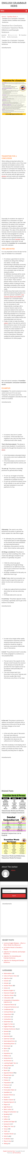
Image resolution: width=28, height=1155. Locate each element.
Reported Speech (9, 1102)
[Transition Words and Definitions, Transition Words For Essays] (14, 846)
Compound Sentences (10, 1007)
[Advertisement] (14, 63)
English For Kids (8, 1024)
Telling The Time (8, 1126)
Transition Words (8, 1134)
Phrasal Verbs (8, 1075)
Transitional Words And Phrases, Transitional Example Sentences (13, 812)
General (6, 1031)
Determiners (7, 1021)
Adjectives (7, 978)
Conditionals (7, 1009)
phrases (4, 176)
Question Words (8, 1095)
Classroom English (9, 993)
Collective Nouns (9, 995)
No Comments (13, 37)
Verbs (5, 1136)
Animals (6, 983)
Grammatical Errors (9, 1041)
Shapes (6, 1104)
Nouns (5, 1070)
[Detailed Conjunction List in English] (14, 824)
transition (17, 239)
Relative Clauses (8, 1099)
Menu (2, 11)
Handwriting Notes (9, 1043)
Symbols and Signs (9, 1121)
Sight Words (7, 1107)
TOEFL (6, 1131)
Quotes (6, 1097)
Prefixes (6, 1080)
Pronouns (6, 1085)
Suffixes (6, 1119)
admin (4, 35)
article (3, 450)
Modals (6, 1068)
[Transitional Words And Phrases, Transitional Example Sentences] (14, 801)
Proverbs (6, 1087)
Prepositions (7, 1082)
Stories (6, 1116)
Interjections (7, 1058)
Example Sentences (9, 1029)
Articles (6, 988)
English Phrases (8, 1026)
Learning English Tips (10, 1063)
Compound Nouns (9, 1004)
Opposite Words (8, 1073)
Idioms (6, 1048)
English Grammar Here (14, 4)
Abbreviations (8, 973)
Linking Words (8, 1065)
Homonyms (7, 1046)
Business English (8, 990)
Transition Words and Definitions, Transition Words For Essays (13, 857)
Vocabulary (7, 1138)
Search (14, 895)
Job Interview (7, 1060)
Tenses (6, 1129)
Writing (6, 1143)
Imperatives (7, 1053)
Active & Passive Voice (10, 976)
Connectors (7, 1017)
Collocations (7, 998)
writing (6, 323)
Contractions (7, 1019)
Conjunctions (7, 1014)
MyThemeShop (17, 1152)
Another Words (8, 985)
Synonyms (7, 1124)
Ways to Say (7, 1141)
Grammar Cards (8, 1038)
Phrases (6, 1077)
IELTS (5, 1051)
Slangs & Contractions (10, 1112)
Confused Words (8, 1012)
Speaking (6, 1114)
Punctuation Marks (9, 1090)
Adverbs (6, 981)
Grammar (6, 1036)
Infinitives (6, 1056)
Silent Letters (8, 1109)
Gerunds (6, 1034)
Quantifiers (7, 1092)
